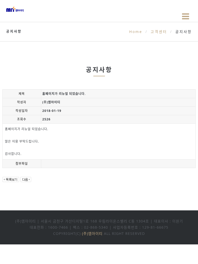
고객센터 (159, 31)
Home (135, 31)
